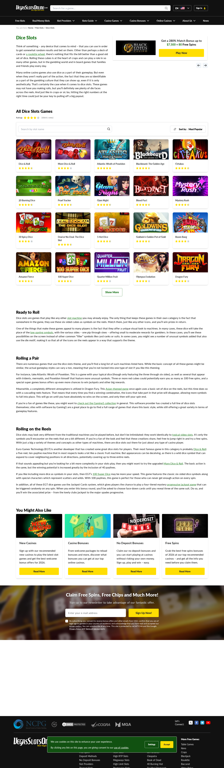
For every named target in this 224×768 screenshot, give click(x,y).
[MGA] (123, 724)
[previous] (198, 65)
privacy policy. (75, 626)
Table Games (187, 744)
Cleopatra (152, 756)
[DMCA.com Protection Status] (74, 724)
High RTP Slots (120, 756)
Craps (184, 752)
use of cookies (121, 747)
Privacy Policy (75, 628)
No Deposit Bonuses (89, 760)
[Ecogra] (100, 724)
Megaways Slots (121, 760)
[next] (205, 65)
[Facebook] (196, 722)
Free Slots (39, 27)
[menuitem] (66, 20)
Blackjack (185, 756)
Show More (112, 292)
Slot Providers (86, 764)
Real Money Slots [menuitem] (41, 20)
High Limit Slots (121, 764)
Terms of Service (93, 628)
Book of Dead (154, 760)
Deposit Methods (88, 756)
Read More (39, 571)
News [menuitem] (206, 20)
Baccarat (185, 764)
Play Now (181, 51)
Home (30, 27)
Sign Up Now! (144, 613)
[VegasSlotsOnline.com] (32, 8)
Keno (183, 748)
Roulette (185, 760)
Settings (151, 744)
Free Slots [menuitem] (20, 20)
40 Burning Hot (155, 764)
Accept (167, 744)
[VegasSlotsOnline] (38, 742)
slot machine (74, 318)
